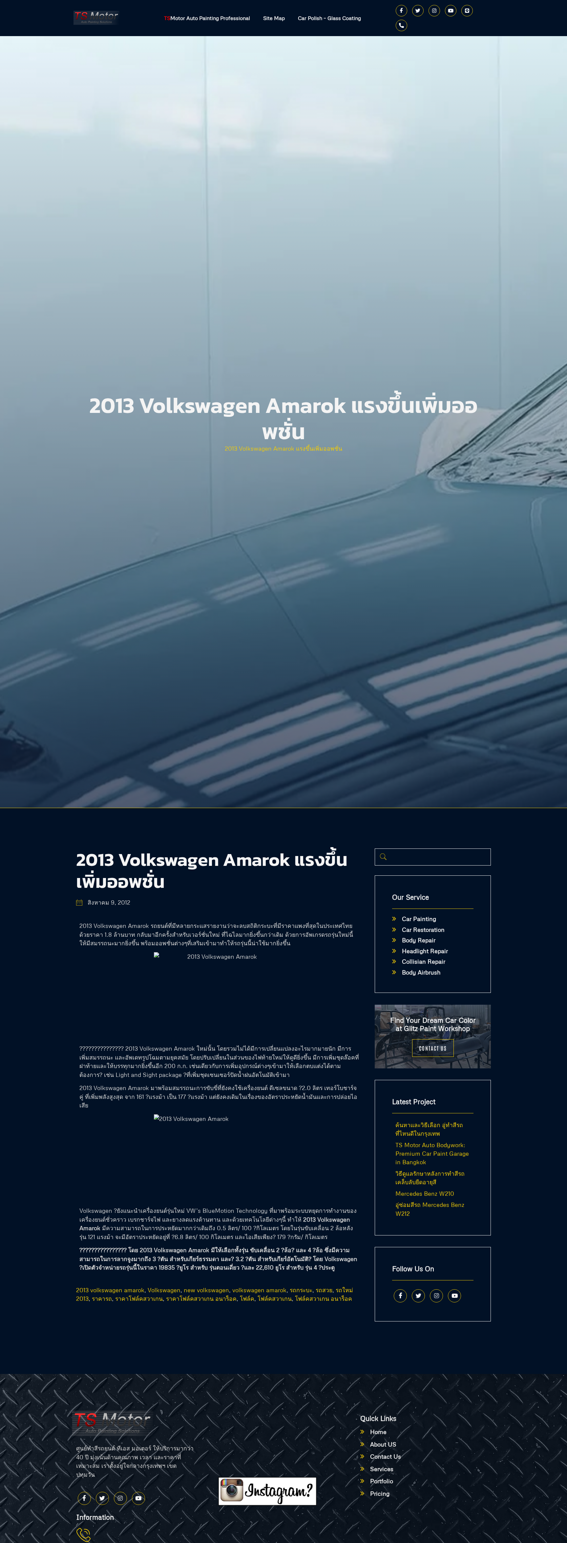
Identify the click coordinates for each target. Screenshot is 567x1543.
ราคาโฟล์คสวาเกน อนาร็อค (201, 1298)
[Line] (467, 10)
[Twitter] (418, 10)
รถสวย (324, 1290)
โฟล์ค (247, 1298)
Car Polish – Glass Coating (329, 18)
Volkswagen (164, 1290)
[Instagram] (434, 10)
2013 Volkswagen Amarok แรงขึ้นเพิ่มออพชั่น (283, 448)
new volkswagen (206, 1290)
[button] (383, 857)
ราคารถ (102, 1298)
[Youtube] (450, 10)
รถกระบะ (301, 1290)
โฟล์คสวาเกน (275, 1298)
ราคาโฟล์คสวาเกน (139, 1298)
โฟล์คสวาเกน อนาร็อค (323, 1298)
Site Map (274, 18)
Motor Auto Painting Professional (207, 18)
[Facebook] (401, 10)
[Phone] (401, 25)
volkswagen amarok (259, 1290)
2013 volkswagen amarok (110, 1290)
